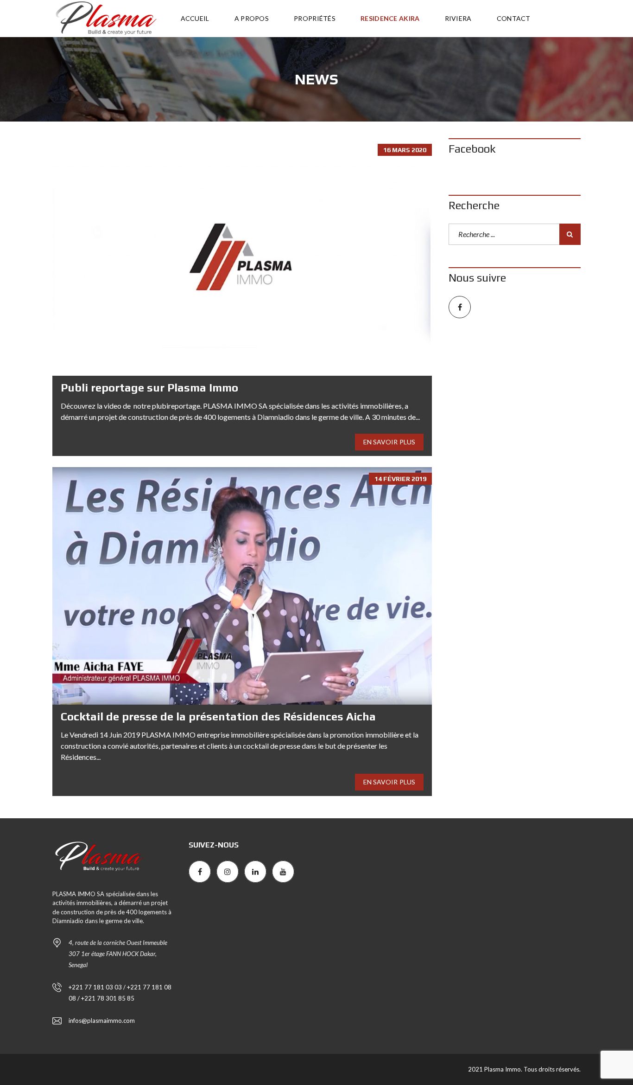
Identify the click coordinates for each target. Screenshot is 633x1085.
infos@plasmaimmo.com (102, 1020)
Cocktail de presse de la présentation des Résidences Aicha (218, 716)
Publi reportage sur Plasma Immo (149, 387)
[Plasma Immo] (105, 18)
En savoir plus (389, 442)
